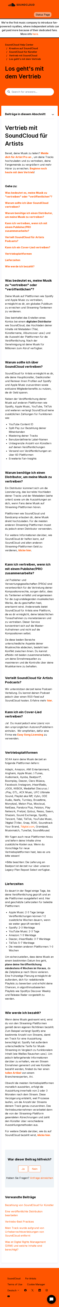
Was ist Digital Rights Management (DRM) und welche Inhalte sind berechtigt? (25, 1245)
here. (36, 34)
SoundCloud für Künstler (23, 51)
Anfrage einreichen (41, 1178)
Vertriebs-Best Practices (19, 1221)
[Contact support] (51, 1299)
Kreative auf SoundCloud (23, 48)
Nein (34, 1168)
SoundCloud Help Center (19, 44)
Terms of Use (14, 1284)
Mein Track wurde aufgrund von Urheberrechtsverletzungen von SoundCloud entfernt (24, 1231)
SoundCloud (13, 1278)
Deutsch (12, 1290)
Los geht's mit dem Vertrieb (25, 58)
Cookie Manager (36, 1284)
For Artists (30, 1278)
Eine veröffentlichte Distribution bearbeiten (23, 1213)
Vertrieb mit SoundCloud (23, 55)
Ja (23, 1168)
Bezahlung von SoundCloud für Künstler (29, 1205)
